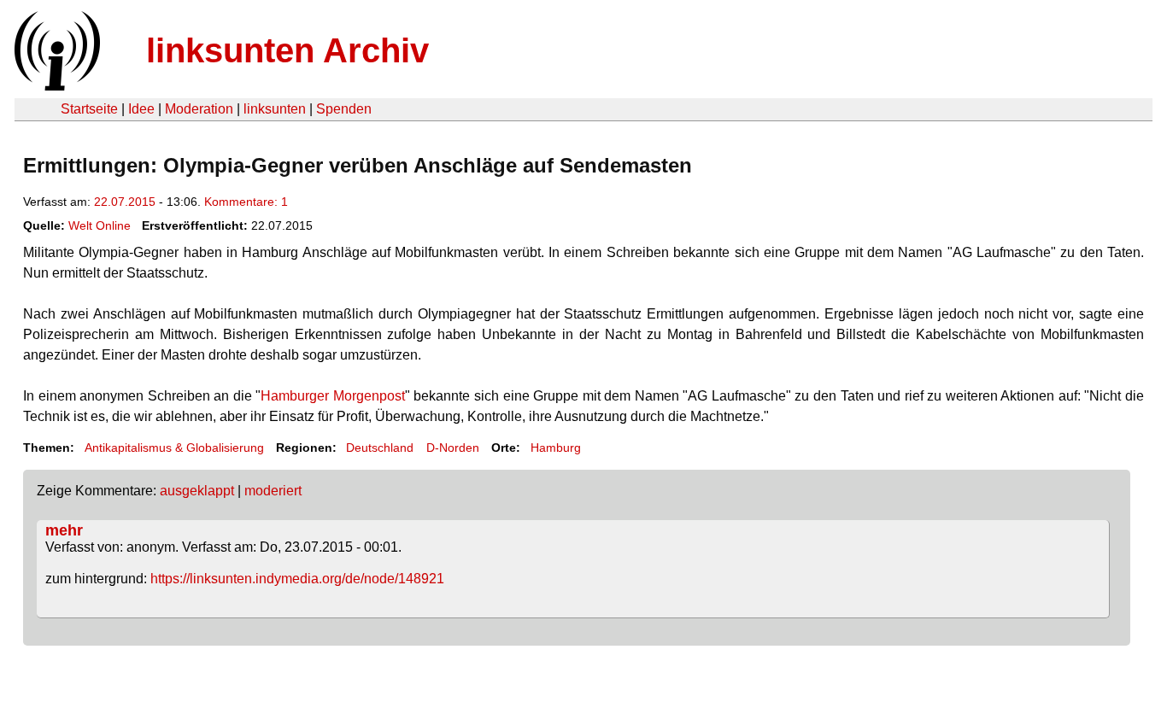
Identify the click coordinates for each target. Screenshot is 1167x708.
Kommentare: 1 (246, 201)
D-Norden (452, 447)
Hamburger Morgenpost (333, 396)
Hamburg (556, 447)
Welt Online (99, 225)
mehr (64, 530)
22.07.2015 (124, 201)
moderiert (273, 490)
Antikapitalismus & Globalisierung (174, 447)
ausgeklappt (197, 490)
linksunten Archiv (287, 50)
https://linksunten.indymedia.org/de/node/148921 (297, 578)
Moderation (199, 109)
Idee (141, 109)
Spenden (344, 109)
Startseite (89, 109)
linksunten (274, 109)
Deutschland (379, 447)
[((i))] (55, 86)
